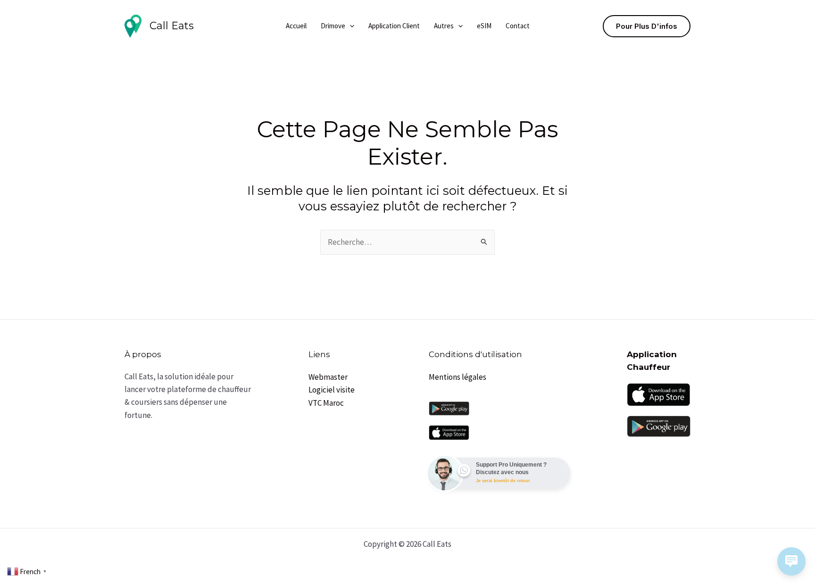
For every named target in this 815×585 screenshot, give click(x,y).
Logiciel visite (331, 389)
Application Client (394, 25)
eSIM (484, 25)
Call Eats (172, 25)
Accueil (296, 25)
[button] (349, 26)
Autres (444, 25)
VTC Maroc (326, 403)
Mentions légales (457, 377)
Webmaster (328, 377)
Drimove (333, 25)
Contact (518, 25)
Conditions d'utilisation (475, 354)
